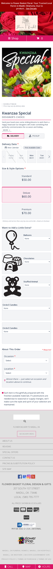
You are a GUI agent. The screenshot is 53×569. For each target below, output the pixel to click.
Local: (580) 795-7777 (26, 497)
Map (27, 566)
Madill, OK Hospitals (40, 550)
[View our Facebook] (20, 477)
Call (9, 566)
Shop (14, 38)
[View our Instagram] (29, 477)
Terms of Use (45, 559)
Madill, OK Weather (12, 555)
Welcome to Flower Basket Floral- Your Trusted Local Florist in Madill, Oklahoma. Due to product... (26, 6)
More (5, 130)
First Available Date (32, 147)
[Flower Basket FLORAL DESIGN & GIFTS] (26, 29)
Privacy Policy (9, 559)
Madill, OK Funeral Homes (15, 550)
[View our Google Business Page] (24, 477)
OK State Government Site (37, 555)
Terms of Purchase (27, 559)
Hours (45, 566)
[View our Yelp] (33, 477)
